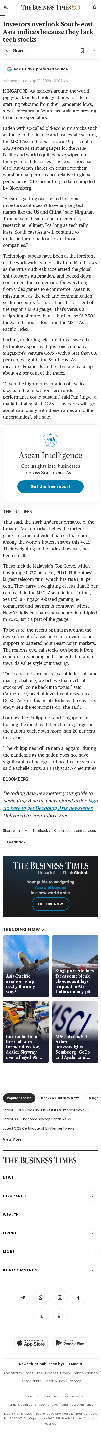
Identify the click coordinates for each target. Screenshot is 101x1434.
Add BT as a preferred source (41, 69)
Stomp (76, 1381)
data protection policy (77, 1404)
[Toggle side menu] (6, 7)
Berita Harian (30, 1381)
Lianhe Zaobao (85, 1373)
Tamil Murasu (55, 1381)
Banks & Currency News (60, 1098)
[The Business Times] (46, 7)
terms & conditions (22, 1404)
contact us (43, 1396)
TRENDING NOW (21, 929)
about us (25, 1396)
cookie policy (48, 1404)
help (57, 1396)
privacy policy (73, 1396)
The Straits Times (18, 1373)
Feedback (16, 842)
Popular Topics (19, 1098)
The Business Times (53, 1373)
